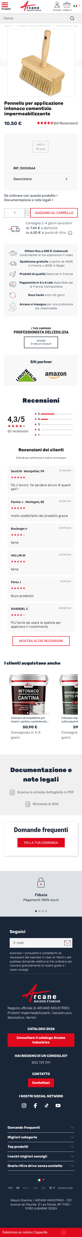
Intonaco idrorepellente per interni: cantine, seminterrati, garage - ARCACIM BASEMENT (29, 719)
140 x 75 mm (40, 147)
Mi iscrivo (67, 943)
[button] (57, 123)
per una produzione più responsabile (46, 306)
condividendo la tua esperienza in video (46, 253)
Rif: (16, 168)
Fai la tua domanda (41, 843)
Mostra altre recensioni (41, 641)
